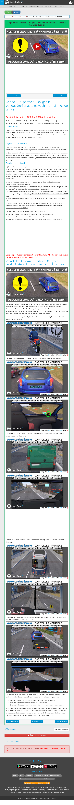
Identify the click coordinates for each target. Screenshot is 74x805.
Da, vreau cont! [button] (57, 41)
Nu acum (14, 41)
